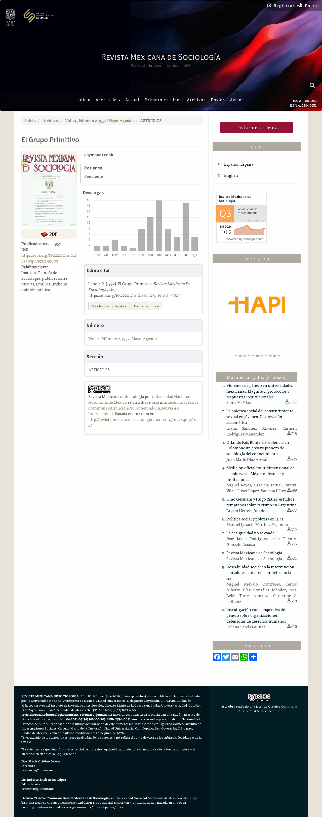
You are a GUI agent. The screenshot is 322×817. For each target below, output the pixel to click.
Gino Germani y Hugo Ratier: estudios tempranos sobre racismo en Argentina (261, 501)
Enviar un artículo (256, 127)
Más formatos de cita (108, 306)
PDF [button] (52, 234)
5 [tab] (254, 355)
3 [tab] (245, 355)
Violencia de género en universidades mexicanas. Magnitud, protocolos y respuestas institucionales (259, 391)
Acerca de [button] (107, 99)
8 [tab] (266, 355)
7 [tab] (262, 355)
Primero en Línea (163, 99)
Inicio (84, 99)
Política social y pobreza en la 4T (255, 518)
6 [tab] (258, 355)
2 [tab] (241, 355)
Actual (133, 99)
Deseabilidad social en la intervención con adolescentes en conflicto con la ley (260, 572)
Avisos (237, 99)
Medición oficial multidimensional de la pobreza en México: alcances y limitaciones (260, 473)
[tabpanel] (256, 304)
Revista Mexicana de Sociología (254, 552)
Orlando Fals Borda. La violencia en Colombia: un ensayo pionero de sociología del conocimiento (257, 448)
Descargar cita (145, 306)
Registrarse (286, 5)
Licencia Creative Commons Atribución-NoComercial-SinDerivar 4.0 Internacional (143, 408)
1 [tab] (236, 355)
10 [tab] (275, 355)
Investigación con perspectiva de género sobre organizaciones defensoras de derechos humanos (256, 615)
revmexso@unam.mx (37, 770)
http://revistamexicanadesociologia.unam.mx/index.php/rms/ (143, 422)
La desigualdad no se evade (250, 532)
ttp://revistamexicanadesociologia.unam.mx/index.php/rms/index (76, 806)
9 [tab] (271, 355)
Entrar (312, 5)
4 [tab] (249, 355)
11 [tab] (279, 355)
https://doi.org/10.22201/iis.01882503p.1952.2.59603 (49, 258)
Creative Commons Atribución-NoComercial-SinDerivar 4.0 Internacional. (101, 802)
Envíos (218, 99)
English (230, 175)
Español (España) (239, 164)
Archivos (196, 99)
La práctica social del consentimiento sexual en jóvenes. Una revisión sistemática (260, 416)
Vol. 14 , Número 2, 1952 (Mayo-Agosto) (99, 120)
